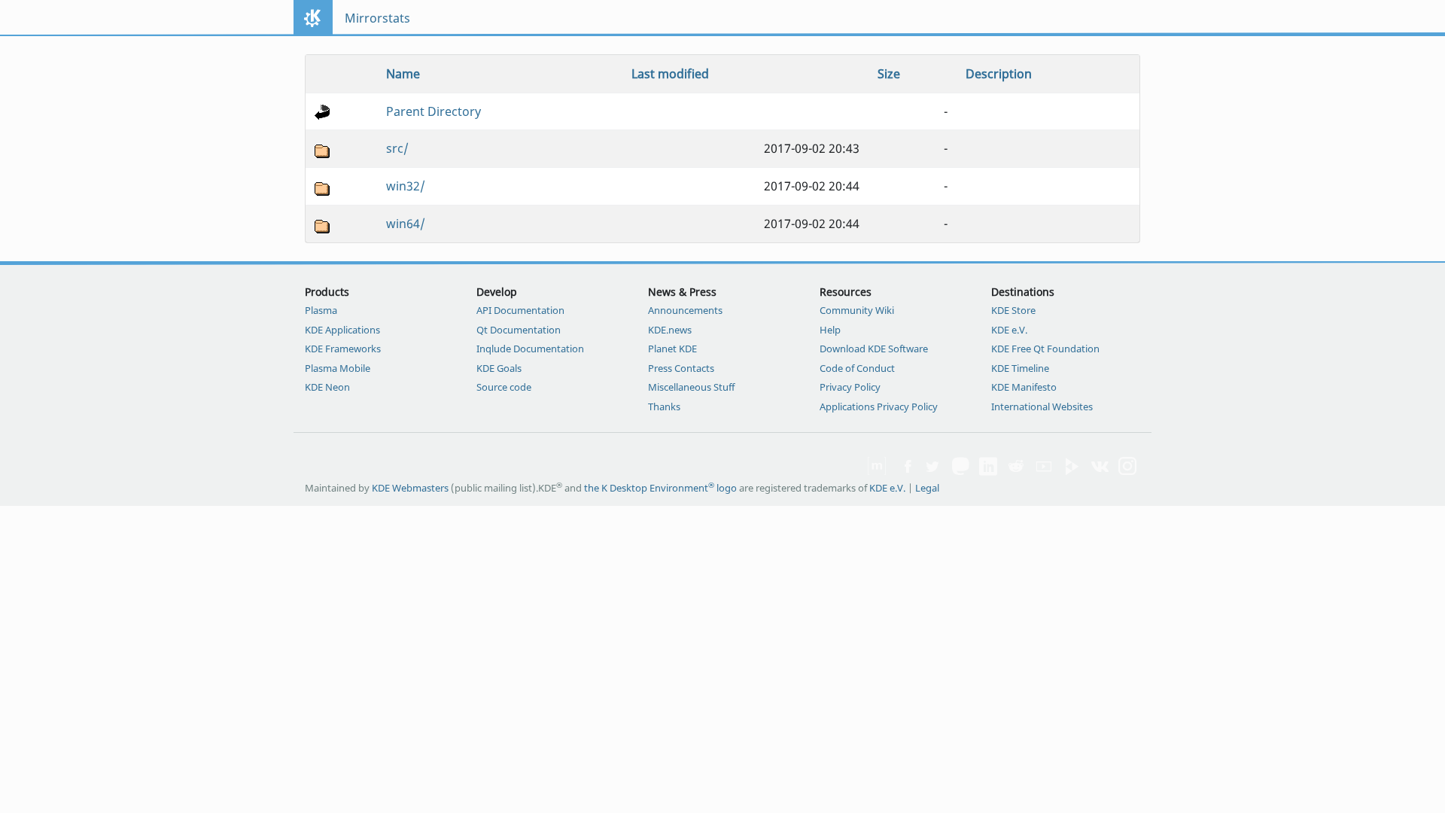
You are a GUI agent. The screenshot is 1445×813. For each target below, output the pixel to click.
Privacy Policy (850, 387)
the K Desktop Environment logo (660, 488)
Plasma (321, 310)
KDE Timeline (1020, 368)
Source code (503, 387)
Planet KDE (672, 348)
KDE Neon (327, 387)
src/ (397, 148)
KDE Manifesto (1024, 387)
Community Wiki (857, 310)
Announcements (685, 310)
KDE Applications (342, 329)
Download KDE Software (874, 348)
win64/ (405, 223)
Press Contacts (681, 368)
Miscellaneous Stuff (691, 387)
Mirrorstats (377, 18)
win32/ (405, 186)
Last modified (670, 73)
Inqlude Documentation (530, 348)
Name (403, 73)
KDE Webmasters (410, 488)
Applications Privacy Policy (879, 406)
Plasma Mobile (337, 368)
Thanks (664, 406)
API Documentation (520, 310)
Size (889, 73)
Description (999, 73)
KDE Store (1013, 310)
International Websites (1042, 406)
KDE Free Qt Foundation (1045, 348)
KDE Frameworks (343, 348)
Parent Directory (433, 111)
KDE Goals (499, 368)
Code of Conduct (857, 368)
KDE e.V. (1009, 329)
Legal (927, 488)
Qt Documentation (518, 329)
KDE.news (670, 329)
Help (830, 329)
